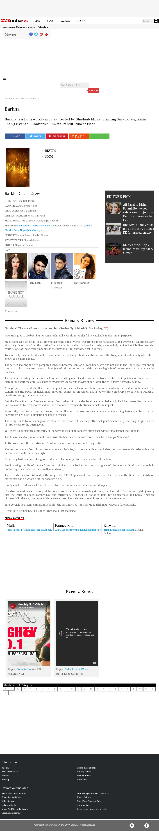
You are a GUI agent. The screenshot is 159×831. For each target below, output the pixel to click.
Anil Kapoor (61, 529)
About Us (6, 767)
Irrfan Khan (110, 529)
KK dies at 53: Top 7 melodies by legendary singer (138, 249)
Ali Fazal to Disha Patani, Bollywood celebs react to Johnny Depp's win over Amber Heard (138, 212)
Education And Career (12, 797)
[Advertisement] (79, 8)
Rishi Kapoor (13, 529)
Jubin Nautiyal (35, 230)
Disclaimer (82, 779)
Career (65, 20)
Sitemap (5, 779)
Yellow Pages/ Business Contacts (93, 793)
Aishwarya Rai (76, 529)
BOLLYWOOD (22, 98)
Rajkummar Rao (92, 529)
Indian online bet (10, 804)
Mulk (11, 525)
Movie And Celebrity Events (15, 808)
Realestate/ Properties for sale (92, 808)
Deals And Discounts (12, 812)
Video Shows (8, 801)
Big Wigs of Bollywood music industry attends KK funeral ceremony (138, 228)
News (50, 20)
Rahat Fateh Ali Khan (27, 225)
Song (48, 156)
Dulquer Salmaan (125, 529)
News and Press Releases (14, 793)
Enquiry (5, 775)
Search (93, 91)
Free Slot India (84, 775)
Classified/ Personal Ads (89, 801)
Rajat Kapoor (44, 529)
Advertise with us (10, 771)
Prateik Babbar (28, 529)
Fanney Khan (65, 525)
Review (50, 150)
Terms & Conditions (86, 767)
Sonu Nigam (20, 230)
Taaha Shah (34, 282)
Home (36, 20)
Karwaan (110, 525)
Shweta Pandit (81, 282)
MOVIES (8, 98)
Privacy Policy (84, 771)
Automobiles (83, 804)
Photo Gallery (84, 797)
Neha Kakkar (45, 225)
